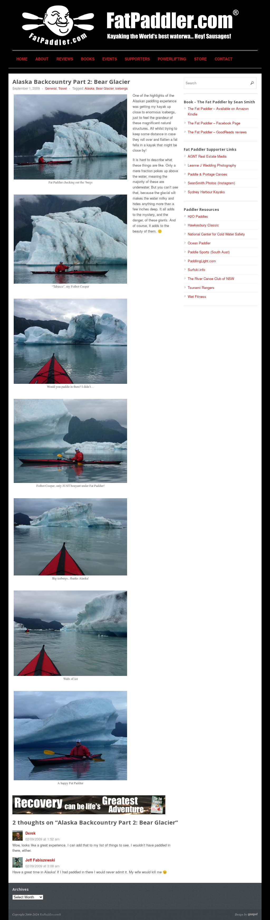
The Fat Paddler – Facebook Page (214, 122)
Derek (30, 833)
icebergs (121, 88)
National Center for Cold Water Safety (216, 233)
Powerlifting (172, 58)
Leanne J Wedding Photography (212, 165)
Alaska (89, 88)
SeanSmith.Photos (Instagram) (211, 182)
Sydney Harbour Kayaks (206, 191)
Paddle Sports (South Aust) (209, 251)
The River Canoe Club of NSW (211, 278)
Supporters (137, 58)
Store (200, 58)
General (51, 88)
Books (87, 58)
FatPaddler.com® (50, 914)
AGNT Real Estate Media (207, 156)
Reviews (64, 58)
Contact (224, 58)
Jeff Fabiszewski (40, 860)
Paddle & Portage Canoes (207, 174)
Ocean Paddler (199, 242)
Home (21, 58)
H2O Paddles (198, 216)
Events (109, 58)
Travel (62, 88)
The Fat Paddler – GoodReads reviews (217, 131)
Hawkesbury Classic (203, 224)
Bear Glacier (105, 88)
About (42, 58)
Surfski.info (196, 269)
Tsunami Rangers (201, 287)
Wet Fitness (197, 296)
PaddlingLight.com (202, 260)
